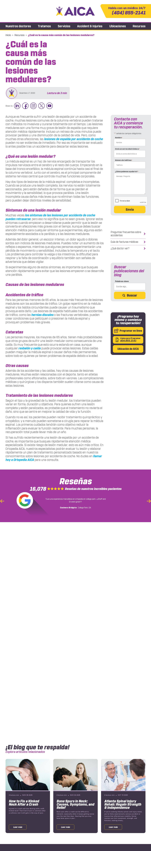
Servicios (64, 26)
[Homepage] (75, 11)
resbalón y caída (29, 348)
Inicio (8, 35)
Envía (130, 210)
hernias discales (42, 315)
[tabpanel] (28, 796)
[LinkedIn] (17, 106)
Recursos (139, 26)
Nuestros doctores (18, 26)
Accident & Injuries (89, 26)
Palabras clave (122, 281)
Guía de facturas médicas (124, 241)
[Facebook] (25, 106)
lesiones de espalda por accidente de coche (73, 139)
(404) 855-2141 (126, 11)
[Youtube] (49, 106)
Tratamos (44, 26)
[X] (41, 106)
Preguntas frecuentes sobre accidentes (126, 234)
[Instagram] (33, 106)
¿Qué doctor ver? (120, 248)
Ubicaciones (117, 26)
